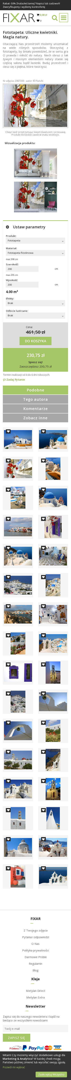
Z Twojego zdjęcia (36, 930)
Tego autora (35, 399)
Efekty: (10, 298)
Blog (35, 970)
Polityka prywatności (35, 950)
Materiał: (11, 248)
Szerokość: (12, 264)
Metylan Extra (35, 997)
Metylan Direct (35, 991)
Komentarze (35, 408)
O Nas (35, 944)
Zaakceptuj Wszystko (51, 1074)
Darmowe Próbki (36, 957)
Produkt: (11, 236)
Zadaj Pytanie (15, 379)
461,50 (33, 332)
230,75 (33, 355)
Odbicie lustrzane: (17, 311)
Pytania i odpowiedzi (35, 937)
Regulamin (35, 963)
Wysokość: (12, 280)
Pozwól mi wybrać (14, 1067)
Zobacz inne (35, 417)
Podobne (35, 390)
